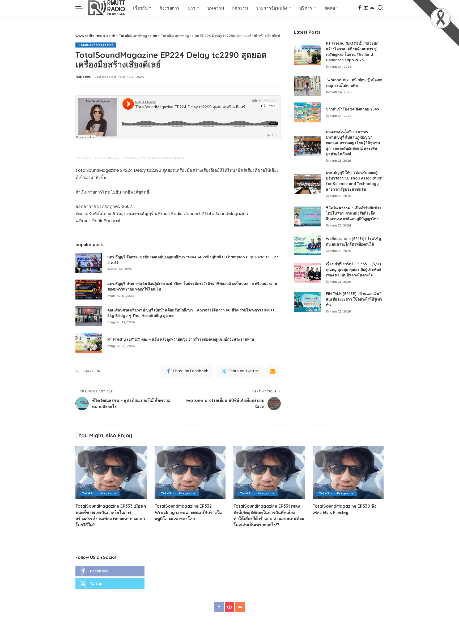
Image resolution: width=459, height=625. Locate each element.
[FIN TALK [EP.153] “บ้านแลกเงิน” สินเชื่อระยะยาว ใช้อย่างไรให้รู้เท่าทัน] (307, 302)
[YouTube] (366, 8)
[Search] (380, 8)
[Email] (272, 371)
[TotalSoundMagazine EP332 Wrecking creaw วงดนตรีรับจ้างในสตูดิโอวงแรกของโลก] (190, 472)
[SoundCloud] (372, 8)
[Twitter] (109, 583)
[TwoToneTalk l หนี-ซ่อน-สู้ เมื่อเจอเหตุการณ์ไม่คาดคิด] (307, 86)
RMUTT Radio (83, 158)
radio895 (83, 77)
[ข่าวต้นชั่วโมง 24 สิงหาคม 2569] (307, 112)
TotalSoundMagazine (96, 45)
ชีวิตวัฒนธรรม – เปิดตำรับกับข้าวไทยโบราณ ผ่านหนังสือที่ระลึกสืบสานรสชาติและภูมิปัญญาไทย (353, 213)
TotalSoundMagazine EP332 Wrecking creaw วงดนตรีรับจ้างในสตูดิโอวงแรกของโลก (188, 512)
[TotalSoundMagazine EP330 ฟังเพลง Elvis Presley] (348, 472)
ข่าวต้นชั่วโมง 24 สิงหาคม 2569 (352, 109)
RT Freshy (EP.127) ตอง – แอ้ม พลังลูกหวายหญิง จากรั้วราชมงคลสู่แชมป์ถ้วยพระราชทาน (180, 339)
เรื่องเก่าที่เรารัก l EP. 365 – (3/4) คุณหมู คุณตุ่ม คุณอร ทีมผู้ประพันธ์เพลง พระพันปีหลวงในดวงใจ (353, 269)
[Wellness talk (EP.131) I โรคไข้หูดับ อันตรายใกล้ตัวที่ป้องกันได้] (307, 245)
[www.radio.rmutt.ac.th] (106, 8)
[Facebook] (359, 8)
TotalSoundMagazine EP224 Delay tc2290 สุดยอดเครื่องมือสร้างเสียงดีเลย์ (139, 158)
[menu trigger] (81, 8)
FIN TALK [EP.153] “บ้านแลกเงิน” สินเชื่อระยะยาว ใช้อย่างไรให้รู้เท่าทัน (354, 299)
